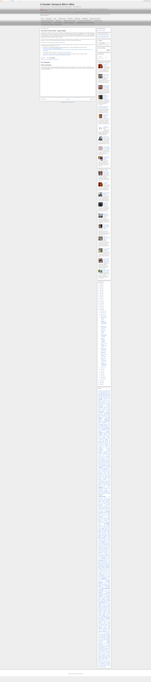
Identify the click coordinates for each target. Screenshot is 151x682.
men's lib (108, 551)
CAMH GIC (104, 429)
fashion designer (102, 478)
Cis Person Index (62, 18)
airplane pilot (101, 402)
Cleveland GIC (100, 445)
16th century (100, 390)
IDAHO (99, 522)
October (102, 314)
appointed (108, 405)
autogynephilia (107, 412)
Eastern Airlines (105, 465)
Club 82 (107, 445)
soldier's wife (107, 621)
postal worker (107, 590)
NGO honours (101, 567)
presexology (104, 593)
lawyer (99, 536)
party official (107, 577)
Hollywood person (106, 515)
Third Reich (104, 634)
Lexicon (108, 539)
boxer (109, 426)
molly (109, 554)
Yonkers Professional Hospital (104, 665)
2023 (101, 288)
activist (100, 399)
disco (109, 460)
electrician (108, 467)
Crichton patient (105, 454)
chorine (103, 437)
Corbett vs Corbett (102, 452)
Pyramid (99, 598)
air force (108, 401)
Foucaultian (108, 487)
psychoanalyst (107, 595)
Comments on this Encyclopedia (84, 20)
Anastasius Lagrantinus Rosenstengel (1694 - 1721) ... (103, 322)
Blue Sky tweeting (101, 30)
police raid (103, 585)
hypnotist (100, 521)
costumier (100, 453)
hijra (104, 511)
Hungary (105, 520)
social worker (108, 620)
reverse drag (107, 604)
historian (99, 514)
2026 (101, 283)
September (103, 315)
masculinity (100, 548)
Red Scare (108, 601)
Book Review (104, 425)
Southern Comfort (102, 622)
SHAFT (99, 619)
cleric (109, 444)
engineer (106, 468)
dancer (102, 458)
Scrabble (99, 614)
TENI (107, 631)
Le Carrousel (104, 536)
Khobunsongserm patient (102, 533)
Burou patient (107, 428)
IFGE (102, 522)
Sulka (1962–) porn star (105, 65)
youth (99, 666)
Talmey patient (105, 629)
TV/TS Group (104, 648)
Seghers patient (101, 615)
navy (109, 561)
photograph (108, 580)
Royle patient (108, 608)
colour (103, 447)
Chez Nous (100, 436)
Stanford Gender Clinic (105, 624)
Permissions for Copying (46, 22)
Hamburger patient (107, 505)
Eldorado (99, 466)
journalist (104, 532)
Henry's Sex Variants (105, 509)
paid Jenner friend (107, 575)
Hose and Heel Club (102, 518)
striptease (105, 628)
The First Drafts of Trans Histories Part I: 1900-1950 (106, 147)
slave (107, 619)
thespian (99, 634)
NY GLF (108, 569)
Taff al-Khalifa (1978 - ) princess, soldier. (102, 331)
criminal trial (101, 455)
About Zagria (48, 18)
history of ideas (104, 514)
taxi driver (108, 630)
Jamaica (99, 527)
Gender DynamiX (106, 493)
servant (107, 616)
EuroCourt (108, 471)
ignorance (105, 522)
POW (106, 591)
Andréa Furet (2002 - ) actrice (106, 137)
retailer (99, 604)
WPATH (103, 663)
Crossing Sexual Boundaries (104, 456)
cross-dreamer (108, 455)
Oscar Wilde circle (106, 572)
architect (105, 406)
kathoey (108, 532)
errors (109, 470)
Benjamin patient (102, 419)
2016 (101, 299)
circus (101, 439)
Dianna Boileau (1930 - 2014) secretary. (103, 327)
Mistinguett (100, 554)
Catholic (99, 431)
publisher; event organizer (102, 597)
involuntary (105, 526)
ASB (99, 410)
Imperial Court (101, 525)
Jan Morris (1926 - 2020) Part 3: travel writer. (106, 249)
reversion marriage (102, 605)
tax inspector (103, 630)
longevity (103, 541)
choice (99, 437)
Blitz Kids (106, 422)
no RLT (105, 568)
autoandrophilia (108, 410)
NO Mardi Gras (101, 568)
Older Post (92, 99)
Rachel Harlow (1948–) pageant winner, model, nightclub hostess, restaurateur (104, 227)
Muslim (105, 560)
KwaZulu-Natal (71, 36)
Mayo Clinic (108, 549)
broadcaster (107, 427)
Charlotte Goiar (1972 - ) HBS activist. (106, 75)
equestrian (104, 469)
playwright (103, 584)
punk (109, 597)
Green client (100, 502)
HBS (107, 507)
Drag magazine (103, 464)
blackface (100, 422)
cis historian (107, 441)
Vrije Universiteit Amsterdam (104, 655)
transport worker (106, 643)
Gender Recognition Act (105, 497)
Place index (70, 18)
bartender (100, 415)
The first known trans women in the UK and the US (51, 24)
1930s (107, 391)
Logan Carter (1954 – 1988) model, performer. (106, 172)
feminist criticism (101, 481)
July (101, 369)
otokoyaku (100, 573)
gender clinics (104, 492)
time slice (103, 635)
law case (108, 535)
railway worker (103, 600)
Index (55, 18)
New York (108, 563)
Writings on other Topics (95, 18)
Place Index (73, 12)
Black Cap (108, 421)
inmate (108, 525)
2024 (101, 287)
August (102, 367)
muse (99, 559)
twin (107, 648)
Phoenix (99, 580)
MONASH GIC (104, 555)
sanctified (108, 610)
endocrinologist (101, 468)
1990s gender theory (102, 394)
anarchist (105, 403)
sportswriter (100, 623)
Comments (102, 58)
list (102, 540)
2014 (101, 303)
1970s (109, 392)
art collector (103, 409)
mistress (103, 554)
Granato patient (101, 501)
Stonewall (100, 628)
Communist (100, 448)
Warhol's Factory (101, 656)
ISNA (109, 526)
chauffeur (100, 435)
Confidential (100, 450)
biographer (100, 421)
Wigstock (100, 660)
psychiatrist (100, 595)
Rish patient (106, 607)
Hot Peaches (104, 519)
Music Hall (108, 559)
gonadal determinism (106, 500)
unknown (99, 651)
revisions (108, 605)
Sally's (99, 610)
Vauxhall (99, 654)
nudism (108, 568)
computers (108, 448)
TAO (109, 629)
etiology (103, 471)
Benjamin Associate (104, 417)
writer (108, 663)
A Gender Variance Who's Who (57, 4)
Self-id (107, 615)
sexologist (107, 618)
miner (103, 552)
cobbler (109, 446)
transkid (108, 642)
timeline (108, 635)
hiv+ (109, 514)
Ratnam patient (103, 601)
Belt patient (107, 416)
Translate (107, 44)
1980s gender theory (104, 393)
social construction (101, 620)
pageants (102, 575)
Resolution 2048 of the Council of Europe (85, 22)
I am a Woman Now (106, 521)
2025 (101, 285)
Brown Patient (100, 428)
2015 (101, 301)
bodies (109, 423)
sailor (109, 609)
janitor (102, 527)
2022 (101, 290)
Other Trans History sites (69, 22)
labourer (100, 535)
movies (104, 558)
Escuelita (99, 471)
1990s (109, 393)
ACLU (109, 398)
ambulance (102, 403)
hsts (102, 520)
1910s (104, 391)
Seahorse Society (106, 614)
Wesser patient (105, 658)
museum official (103, 559)
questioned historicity (105, 599)
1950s (99, 392)
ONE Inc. (103, 571)
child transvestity (107, 436)
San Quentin (104, 610)
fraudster (104, 488)
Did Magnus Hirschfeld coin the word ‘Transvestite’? (103, 107)
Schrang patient (107, 611)
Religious (103, 602)
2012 (101, 306)
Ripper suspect (101, 607)
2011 (101, 308)
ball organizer (107, 413)
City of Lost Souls (104, 443)
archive (108, 406)
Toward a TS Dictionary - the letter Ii (106, 127)
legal (109, 536)
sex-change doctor (55, 59)
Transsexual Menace (104, 644)
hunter (109, 520)
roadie (109, 607)
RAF (99, 600)
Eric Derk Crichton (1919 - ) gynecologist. (103, 355)
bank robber (100, 414)
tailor (101, 629)
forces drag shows (104, 485)
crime (108, 454)
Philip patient (107, 579)
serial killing (103, 616)
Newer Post (43, 99)
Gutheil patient (100, 503)
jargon (103, 528)
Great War (107, 501)
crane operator (100, 454)
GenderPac (100, 498)
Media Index (77, 18)
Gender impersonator (102, 495)
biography (104, 421)
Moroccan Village (107, 556)
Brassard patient (101, 427)
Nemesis (100, 562)
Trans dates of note (98, 20)
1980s (99, 393)
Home (68, 99)
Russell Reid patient (102, 609)
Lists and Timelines (58, 22)
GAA (104, 490)
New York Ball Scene (102, 564)
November (103, 312)
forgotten (100, 487)
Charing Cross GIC (104, 434)
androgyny (102, 404)
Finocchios (100, 484)
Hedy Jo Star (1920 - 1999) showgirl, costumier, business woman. (106, 116)
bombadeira (108, 424)
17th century (105, 390)
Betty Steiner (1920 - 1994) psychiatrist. (103, 349)
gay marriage (104, 491)
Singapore (103, 619)
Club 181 (104, 445)
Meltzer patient (104, 550)
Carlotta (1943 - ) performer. (103, 352)
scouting (108, 613)
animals (105, 404)
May (101, 372)
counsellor (104, 453)
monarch (99, 555)
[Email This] (49, 57)
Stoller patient (107, 627)
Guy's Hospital (107, 503)
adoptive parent (106, 399)
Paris (109, 576)
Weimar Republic (104, 657)
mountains (99, 558)
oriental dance (107, 571)
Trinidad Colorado (101, 647)
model (106, 554)
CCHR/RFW (108, 431)
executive (100, 473)
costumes (108, 452)
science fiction (101, 612)
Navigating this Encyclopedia (70, 20)
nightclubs (107, 567)
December (103, 311)
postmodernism (101, 591)
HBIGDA (104, 507)
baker (103, 413)
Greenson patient (107, 502)
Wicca (107, 659)
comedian (106, 447)
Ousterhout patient (101, 574)
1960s (104, 392)
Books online (58, 20)
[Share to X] (52, 57)
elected (103, 466)
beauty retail (101, 416)
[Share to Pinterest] (54, 57)
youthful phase (103, 666)
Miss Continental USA (106, 553)
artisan (106, 409)
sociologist (100, 621)
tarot (99, 630)
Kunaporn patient (104, 534)
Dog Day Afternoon (106, 463)
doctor (107, 462)
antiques (108, 404)
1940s (109, 391)
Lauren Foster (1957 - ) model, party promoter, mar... (103, 360)
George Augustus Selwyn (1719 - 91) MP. (106, 193)
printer (104, 594)
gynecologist (50, 59)
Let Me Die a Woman (106, 538)
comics (109, 447)
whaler (109, 658)
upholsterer (107, 651)
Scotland (104, 613)
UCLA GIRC (106, 649)
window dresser (105, 660)
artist (109, 409)
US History (103, 652)
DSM (102, 465)
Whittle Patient (101, 659)
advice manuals (101, 401)
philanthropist (103, 579)
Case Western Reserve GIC (105, 430)
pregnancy (100, 593)
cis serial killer (105, 442)
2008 (101, 382)
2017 (101, 298)
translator (100, 643)
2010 (101, 309)
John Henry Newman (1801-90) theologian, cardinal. (102, 340)
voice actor (108, 654)
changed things (107, 432)
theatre (108, 633)
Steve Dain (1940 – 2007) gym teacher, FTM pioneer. (106, 158)
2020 (101, 293)
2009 (109, 394)
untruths (103, 651)
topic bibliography (102, 636)
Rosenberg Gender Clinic (102, 608)
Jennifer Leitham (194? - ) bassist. (103, 318)
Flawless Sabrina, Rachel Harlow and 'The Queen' (106, 86)
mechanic (99, 550)
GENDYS (105, 498)
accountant (105, 398)
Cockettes (100, 447)
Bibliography (85, 18)
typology (101, 649)
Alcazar (105, 402)
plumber (106, 584)
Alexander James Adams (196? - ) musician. (103, 335)
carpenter (99, 430)
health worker (104, 508)
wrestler (106, 663)
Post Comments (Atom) (70, 102)
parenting (106, 576)
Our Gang (108, 573)
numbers (99, 569)
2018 (101, 296)
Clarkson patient (104, 444)
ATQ (103, 410)
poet (109, 584)
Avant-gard (100, 413)
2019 (101, 295)
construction (108, 450)
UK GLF (108, 650)
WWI (99, 664)
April (102, 374)
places (109, 583)
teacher (100, 631)
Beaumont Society (106, 415)
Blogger (81, 673)
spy (106, 623)
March (102, 375)
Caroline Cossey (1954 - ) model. (106, 270)
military (100, 552)
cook (109, 451)
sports (108, 622)
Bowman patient (104, 426)
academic (100, 398)
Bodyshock (104, 424)
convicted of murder (102, 451)
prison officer (107, 594)
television (104, 631)
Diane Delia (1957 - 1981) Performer (105, 203)
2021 (101, 291)
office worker (103, 570)
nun (102, 569)
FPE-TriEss (100, 488)
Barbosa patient (107, 414)
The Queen (106, 632)
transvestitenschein (101, 645)
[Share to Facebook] (53, 57)
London (104, 540)
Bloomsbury (104, 423)
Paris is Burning (101, 577)
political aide (107, 585)
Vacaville (108, 653)
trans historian (107, 637)
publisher (108, 596)
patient (99, 578)
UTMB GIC (104, 653)
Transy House (101, 646)
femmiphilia (108, 481)
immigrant (107, 523)
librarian (99, 540)
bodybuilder (100, 424)
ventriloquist (104, 654)
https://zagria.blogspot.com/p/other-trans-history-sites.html (104, 36)
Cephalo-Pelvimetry (61, 42)
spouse (104, 623)
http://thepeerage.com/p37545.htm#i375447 (63, 52)
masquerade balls (106, 548)
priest (102, 594)
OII (106, 570)
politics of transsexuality (104, 586)
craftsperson (108, 453)
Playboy (99, 584)
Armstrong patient (107, 407)
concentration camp (104, 449)
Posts (101, 56)
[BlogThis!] (51, 57)
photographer (100, 581)
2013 (101, 304)
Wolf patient (103, 661)
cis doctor (45, 59)
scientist (108, 612)
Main (42, 18)
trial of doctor (107, 646)
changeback (101, 432)
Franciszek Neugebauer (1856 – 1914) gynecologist (103, 364)
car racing (108, 429)
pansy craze (103, 576)
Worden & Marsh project (105, 662)
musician (100, 560)
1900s (102, 391)
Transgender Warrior (104, 640)
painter (99, 576)
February (102, 377)
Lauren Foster (57, 45)
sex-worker (100, 618)
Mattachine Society (101, 549)
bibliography (107, 420)
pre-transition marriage (104, 592)
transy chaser (107, 645)
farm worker (107, 477)
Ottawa (104, 573)
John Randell (104, 530)
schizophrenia (100, 611)
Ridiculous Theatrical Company (104, 606)
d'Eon (99, 457)
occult (99, 570)
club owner (105, 446)
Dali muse (103, 457)
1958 (101, 392)
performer (104, 578)
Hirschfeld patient (106, 513)
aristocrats (100, 407)
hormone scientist (107, 517)
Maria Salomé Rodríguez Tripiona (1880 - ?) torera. (106, 215)
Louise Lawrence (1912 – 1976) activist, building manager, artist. (106, 260)
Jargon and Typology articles (47, 20)
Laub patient (104, 535)
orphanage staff (100, 572)
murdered (108, 558)
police (99, 585)
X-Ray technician (106, 664)
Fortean (105, 487)
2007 (101, 384)
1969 (106, 392)
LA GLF (108, 534)
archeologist (100, 406)
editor (109, 465)
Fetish (99, 482)
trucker (106, 647)
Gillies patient (103, 499)
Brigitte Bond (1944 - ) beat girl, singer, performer (105, 97)
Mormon (102, 556)
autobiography (101, 411)
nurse (105, 569)
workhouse (100, 663)
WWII (102, 664)
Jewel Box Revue (104, 529)
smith (109, 619)
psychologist (100, 596)
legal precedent (102, 537)
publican (105, 596)
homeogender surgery (104, 516)
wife (109, 659)
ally (99, 403)
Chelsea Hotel (104, 435)
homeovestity (100, 517)
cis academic (106, 439)
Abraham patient (107, 397)
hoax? (99, 515)
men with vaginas (104, 551)
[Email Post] (48, 57)
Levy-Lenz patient (102, 539)
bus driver (99, 429)
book (99, 425)
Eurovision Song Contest (104, 472)
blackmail (103, 422)
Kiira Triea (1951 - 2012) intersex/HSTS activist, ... (103, 345)
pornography (100, 587)
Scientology (100, 613)
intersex (99, 526)
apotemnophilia (101, 405)
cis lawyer (100, 442)
